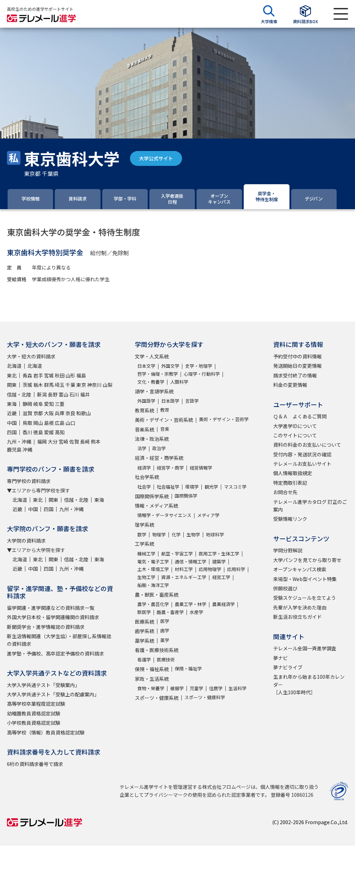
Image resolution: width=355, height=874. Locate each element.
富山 (63, 394)
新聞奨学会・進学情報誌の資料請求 (46, 626)
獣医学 (144, 612)
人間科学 (179, 381)
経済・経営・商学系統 (159, 457)
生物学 (193, 534)
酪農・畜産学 (170, 612)
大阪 (49, 413)
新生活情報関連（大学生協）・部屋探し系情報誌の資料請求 (59, 640)
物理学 (159, 534)
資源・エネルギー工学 (183, 577)
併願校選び (285, 588)
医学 (164, 621)
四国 (12, 432)
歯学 (164, 630)
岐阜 (38, 403)
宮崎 (63, 441)
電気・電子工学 (153, 561)
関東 (12, 384)
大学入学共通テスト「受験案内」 (43, 684)
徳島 (38, 432)
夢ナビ (280, 657)
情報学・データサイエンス (164, 515)
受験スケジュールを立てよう (304, 597)
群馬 (49, 384)
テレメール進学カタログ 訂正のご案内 (310, 505)
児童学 (196, 688)
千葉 (70, 384)
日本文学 (146, 366)
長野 (53, 394)
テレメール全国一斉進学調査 (304, 648)
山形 (70, 375)
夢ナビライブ (287, 667)
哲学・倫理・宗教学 (157, 374)
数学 (141, 534)
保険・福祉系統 (152, 669)
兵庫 (59, 413)
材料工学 (184, 569)
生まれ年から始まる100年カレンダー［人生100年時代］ (309, 684)
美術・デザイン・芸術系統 (164, 419)
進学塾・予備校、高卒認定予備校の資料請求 (55, 653)
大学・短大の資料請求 (31, 356)
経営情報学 (201, 467)
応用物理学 (210, 569)
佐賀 (74, 441)
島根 (49, 422)
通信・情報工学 (190, 561)
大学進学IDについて (295, 425)
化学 (176, 534)
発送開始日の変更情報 (297, 365)
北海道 (14, 365)
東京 (81, 384)
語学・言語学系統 (154, 391)
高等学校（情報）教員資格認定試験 (46, 732)
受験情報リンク (290, 518)
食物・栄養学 (150, 688)
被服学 (177, 688)
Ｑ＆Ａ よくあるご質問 (300, 416)
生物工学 (146, 577)
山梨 (107, 384)
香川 (27, 432)
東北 (12, 375)
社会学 (144, 486)
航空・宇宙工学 (177, 553)
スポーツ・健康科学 (204, 697)
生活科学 (237, 688)
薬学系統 (144, 640)
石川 (74, 394)
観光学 (211, 486)
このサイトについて (295, 435)
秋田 (59, 375)
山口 (70, 422)
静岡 (27, 403)
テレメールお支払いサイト (302, 463)
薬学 (164, 640)
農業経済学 (223, 604)
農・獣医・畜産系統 (157, 594)
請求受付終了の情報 (295, 375)
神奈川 (94, 384)
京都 (38, 413)
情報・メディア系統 (156, 505)
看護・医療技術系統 (157, 649)
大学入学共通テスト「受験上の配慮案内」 (53, 694)
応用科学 (236, 569)
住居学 (216, 688)
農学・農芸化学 (153, 604)
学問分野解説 (287, 550)
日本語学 (170, 401)
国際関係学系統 (152, 496)
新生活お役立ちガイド (297, 616)
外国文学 (170, 366)
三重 (59, 403)
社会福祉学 (168, 486)
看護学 (144, 659)
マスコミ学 (235, 486)
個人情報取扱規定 (292, 473)
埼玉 (59, 384)
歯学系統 (144, 630)
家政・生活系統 (152, 678)
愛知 (49, 403)
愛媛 (49, 432)
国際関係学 (186, 495)
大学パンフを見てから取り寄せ (307, 559)
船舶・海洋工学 (153, 585)
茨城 (27, 384)
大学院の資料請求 (26, 540)
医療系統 (144, 621)
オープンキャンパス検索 (299, 569)
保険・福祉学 (188, 668)
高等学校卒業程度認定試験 (36, 703)
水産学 (196, 612)
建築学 (219, 561)
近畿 (12, 413)
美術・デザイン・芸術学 (224, 419)
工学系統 (144, 543)
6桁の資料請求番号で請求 (35, 763)
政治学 (159, 448)
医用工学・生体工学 (219, 553)
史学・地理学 (198, 366)
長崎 (85, 441)
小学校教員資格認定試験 (33, 722)
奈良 (70, 413)
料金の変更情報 (290, 384)
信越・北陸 (19, 394)
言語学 (192, 401)
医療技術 (166, 659)
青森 (27, 375)
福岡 (42, 441)
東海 (12, 403)
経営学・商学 (170, 467)
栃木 (38, 384)
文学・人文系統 (152, 356)
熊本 (96, 441)
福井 (85, 394)
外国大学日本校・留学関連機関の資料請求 (53, 617)
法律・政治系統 (152, 438)
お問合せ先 (285, 492)
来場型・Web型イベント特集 (305, 579)
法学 (141, 448)
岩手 (38, 375)
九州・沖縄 (19, 441)
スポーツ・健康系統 (157, 697)
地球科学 (215, 534)
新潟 (42, 394)
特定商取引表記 (290, 482)
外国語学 (146, 401)
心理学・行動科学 (202, 374)
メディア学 (208, 515)
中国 (12, 422)
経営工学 (221, 577)
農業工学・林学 (190, 604)
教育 (164, 410)
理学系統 (144, 524)
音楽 (164, 429)
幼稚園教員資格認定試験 (33, 713)
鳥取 (27, 422)
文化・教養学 (150, 381)
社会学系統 (147, 476)
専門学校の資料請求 (29, 481)
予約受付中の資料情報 (297, 356)
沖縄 (27, 449)
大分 (53, 441)
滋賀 (27, 413)
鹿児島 (14, 449)
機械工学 (146, 553)
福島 (81, 375)
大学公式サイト (156, 158)
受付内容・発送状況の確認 (302, 454)
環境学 (192, 486)
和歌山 (83, 413)
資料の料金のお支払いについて (307, 444)
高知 (59, 432)
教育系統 (144, 410)
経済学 (144, 467)
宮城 (49, 375)
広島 (59, 422)
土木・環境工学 (153, 569)
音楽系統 (144, 429)
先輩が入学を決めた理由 (300, 607)
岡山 (38, 422)
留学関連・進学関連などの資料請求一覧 (50, 607)
